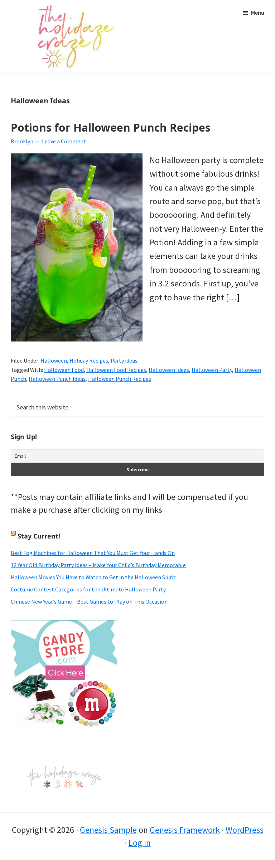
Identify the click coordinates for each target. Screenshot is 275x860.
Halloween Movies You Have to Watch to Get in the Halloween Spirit (93, 577)
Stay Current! (39, 536)
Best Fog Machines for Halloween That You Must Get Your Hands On (93, 552)
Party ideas (124, 360)
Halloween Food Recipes (116, 369)
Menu (257, 12)
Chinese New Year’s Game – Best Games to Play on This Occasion (89, 601)
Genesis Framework (185, 829)
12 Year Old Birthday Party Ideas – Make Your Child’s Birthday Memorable (98, 565)
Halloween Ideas (169, 369)
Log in (140, 842)
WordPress (245, 829)
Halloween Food (64, 369)
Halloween (53, 360)
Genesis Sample (108, 829)
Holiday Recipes (88, 360)
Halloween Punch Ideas (57, 378)
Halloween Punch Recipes (119, 378)
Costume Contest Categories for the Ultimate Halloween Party (88, 589)
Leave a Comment (64, 141)
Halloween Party (212, 369)
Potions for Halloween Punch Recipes (111, 127)
